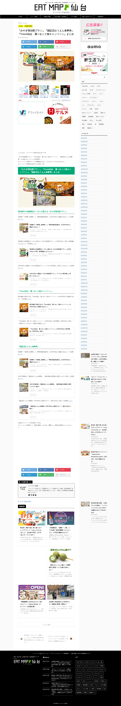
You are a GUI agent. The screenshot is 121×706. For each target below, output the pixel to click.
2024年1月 (84, 165)
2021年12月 (84, 241)
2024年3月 (84, 158)
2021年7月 (84, 259)
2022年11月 (84, 203)
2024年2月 (84, 162)
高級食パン (90, 128)
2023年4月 (84, 193)
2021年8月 (84, 255)
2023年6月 (84, 186)
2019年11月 (84, 328)
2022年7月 (84, 217)
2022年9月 (84, 210)
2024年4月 (84, 155)
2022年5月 (84, 224)
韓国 (83, 128)
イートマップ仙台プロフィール (40, 653)
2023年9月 (84, 176)
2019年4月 (84, 348)
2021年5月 (84, 265)
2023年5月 (84, 189)
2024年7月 (84, 151)
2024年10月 (84, 141)
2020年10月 (84, 290)
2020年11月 (84, 286)
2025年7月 (84, 138)
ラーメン (84, 109)
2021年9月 (84, 252)
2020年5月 (84, 307)
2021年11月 (84, 245)
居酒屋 (84, 116)
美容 (83, 124)
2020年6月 (84, 303)
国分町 (96, 112)
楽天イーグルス (100, 116)
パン (83, 105)
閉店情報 (101, 124)
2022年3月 (84, 231)
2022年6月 (84, 221)
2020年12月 (84, 283)
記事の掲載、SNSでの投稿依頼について (80, 653)
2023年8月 (84, 179)
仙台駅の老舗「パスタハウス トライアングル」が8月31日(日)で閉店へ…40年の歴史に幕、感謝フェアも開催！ (61, 664)
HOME (20, 16)
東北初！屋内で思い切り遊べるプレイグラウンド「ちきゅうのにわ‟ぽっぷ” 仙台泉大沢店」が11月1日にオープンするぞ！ (99, 429)
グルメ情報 (74, 16)
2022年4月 (84, 227)
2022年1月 (84, 238)
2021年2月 (84, 276)
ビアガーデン (90, 105)
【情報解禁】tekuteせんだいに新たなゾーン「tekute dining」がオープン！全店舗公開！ (31, 604)
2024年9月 (84, 145)
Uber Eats (85, 86)
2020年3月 (84, 314)
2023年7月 (84, 183)
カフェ (95, 93)
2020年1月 (84, 321)
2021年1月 (84, 279)
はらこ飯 (84, 90)
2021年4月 (84, 269)
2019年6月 (84, 341)
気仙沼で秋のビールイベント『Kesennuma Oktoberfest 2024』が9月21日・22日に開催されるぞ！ (99, 456)
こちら (21, 219)
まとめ (21, 501)
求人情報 (84, 120)
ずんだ (98, 86)
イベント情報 (33, 16)
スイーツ (84, 97)
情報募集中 (101, 16)
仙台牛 (96, 109)
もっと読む (47, 625)
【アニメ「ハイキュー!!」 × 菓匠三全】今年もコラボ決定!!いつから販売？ (99, 379)
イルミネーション (100, 90)
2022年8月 (84, 214)
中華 (91, 109)
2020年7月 (84, 300)
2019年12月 (84, 324)
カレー (101, 93)
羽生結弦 (89, 124)
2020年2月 (84, 317)
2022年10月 (84, 207)
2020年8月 (84, 297)
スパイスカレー (94, 97)
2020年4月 (84, 310)
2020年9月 (84, 293)
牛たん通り (99, 120)
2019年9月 (84, 335)
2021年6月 (84, 262)
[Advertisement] (46, 136)
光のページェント (86, 112)
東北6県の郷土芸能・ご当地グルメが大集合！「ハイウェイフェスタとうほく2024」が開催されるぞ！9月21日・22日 (99, 507)
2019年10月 (84, 331)
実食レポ (103, 112)
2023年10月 (84, 172)
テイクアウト (85, 101)
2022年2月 (84, 234)
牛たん (91, 120)
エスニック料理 (86, 93)
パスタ (101, 101)
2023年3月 (84, 196)
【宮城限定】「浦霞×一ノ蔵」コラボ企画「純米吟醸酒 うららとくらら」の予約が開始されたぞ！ (60, 530)
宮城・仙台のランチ (87, 16)
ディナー (94, 101)
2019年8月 (84, 338)
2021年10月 (84, 248)
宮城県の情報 (47, 16)
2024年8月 (84, 148)
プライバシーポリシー (56, 653)
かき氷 (92, 86)
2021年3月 (84, 272)
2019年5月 (84, 345)
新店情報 (90, 116)
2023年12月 (84, 169)
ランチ (99, 105)
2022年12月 (84, 200)
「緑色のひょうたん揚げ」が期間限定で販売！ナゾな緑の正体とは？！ (59, 567)
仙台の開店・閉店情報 (60, 16)
